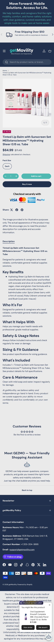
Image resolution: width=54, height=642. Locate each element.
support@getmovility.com (22, 549)
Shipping (6, 154)
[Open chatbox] (49, 637)
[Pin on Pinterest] (22, 209)
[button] (50, 51)
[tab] (9, 241)
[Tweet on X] (11, 209)
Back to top (27, 490)
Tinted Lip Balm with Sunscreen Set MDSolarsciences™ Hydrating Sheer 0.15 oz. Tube (27, 74)
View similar (28, 627)
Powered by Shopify (24, 584)
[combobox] (27, 62)
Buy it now (27, 184)
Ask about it (43, 627)
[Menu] (4, 51)
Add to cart (36, 176)
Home (5, 70)
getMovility (13, 584)
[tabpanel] (27, 325)
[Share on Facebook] (16, 209)
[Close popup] (49, 604)
